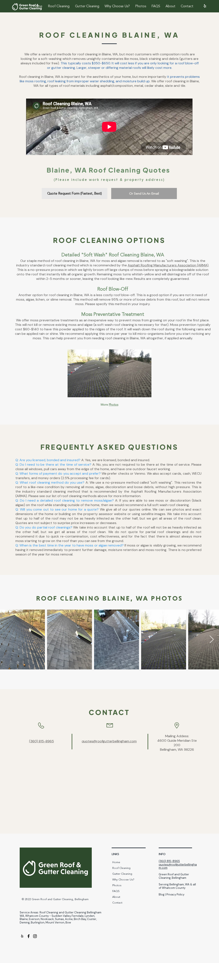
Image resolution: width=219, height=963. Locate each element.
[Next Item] (211, 639)
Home (116, 862)
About (116, 897)
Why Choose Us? (123, 879)
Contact (117, 903)
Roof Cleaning (121, 868)
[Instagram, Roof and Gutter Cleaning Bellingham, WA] (35, 936)
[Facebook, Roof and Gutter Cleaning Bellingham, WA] (28, 936)
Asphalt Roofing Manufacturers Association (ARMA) (168, 265)
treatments (69, 320)
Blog (161, 894)
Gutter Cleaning (122, 874)
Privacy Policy (175, 894)
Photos (113, 404)
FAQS (116, 891)
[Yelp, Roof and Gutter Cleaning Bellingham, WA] (205, 6)
